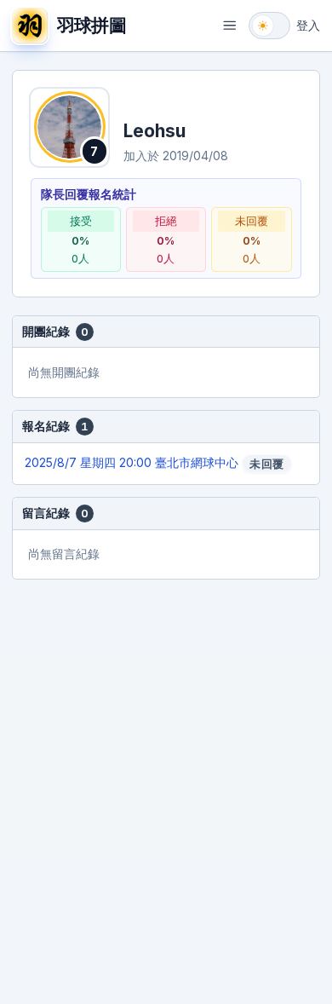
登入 (308, 25)
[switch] (269, 25)
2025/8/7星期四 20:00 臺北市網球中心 (154, 462)
